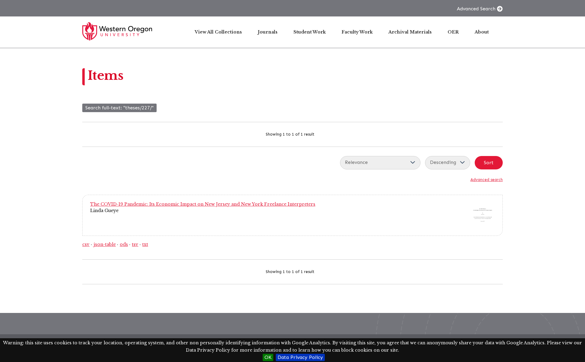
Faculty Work (357, 32)
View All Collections (218, 32)
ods (124, 244)
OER (453, 32)
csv (86, 244)
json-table (105, 244)
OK (267, 357)
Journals (268, 32)
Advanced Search (476, 9)
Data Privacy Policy (300, 357)
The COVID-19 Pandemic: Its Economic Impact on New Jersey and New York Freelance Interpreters (202, 204)
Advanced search (486, 179)
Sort (489, 162)
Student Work (309, 32)
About (482, 32)
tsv (135, 244)
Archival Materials (410, 32)
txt (145, 244)
